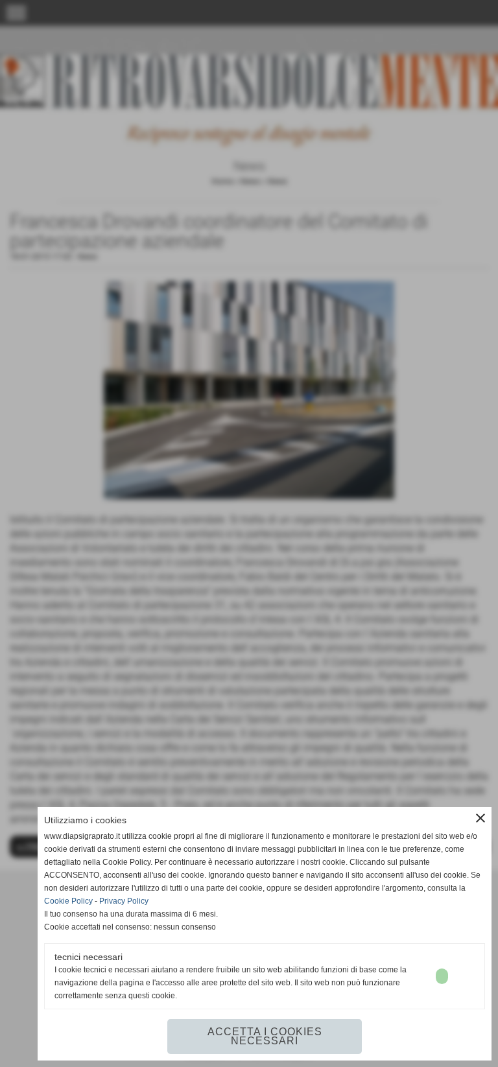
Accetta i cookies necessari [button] (265, 1036)
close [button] (480, 818)
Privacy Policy (123, 901)
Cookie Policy (68, 901)
